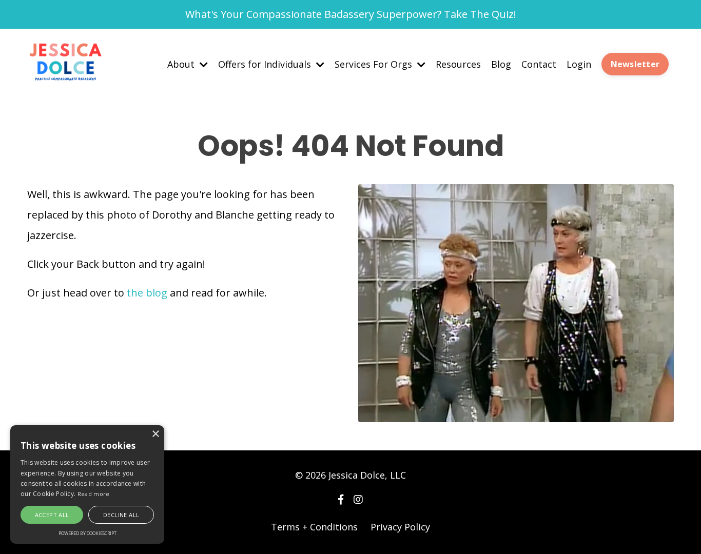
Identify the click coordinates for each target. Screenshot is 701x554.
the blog (147, 293)
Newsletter (635, 64)
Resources (458, 64)
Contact (538, 64)
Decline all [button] (121, 515)
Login (579, 64)
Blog (501, 64)
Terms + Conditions (314, 527)
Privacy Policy (400, 527)
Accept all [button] (52, 515)
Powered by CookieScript (87, 533)
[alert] (87, 484)
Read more (93, 494)
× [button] (155, 434)
